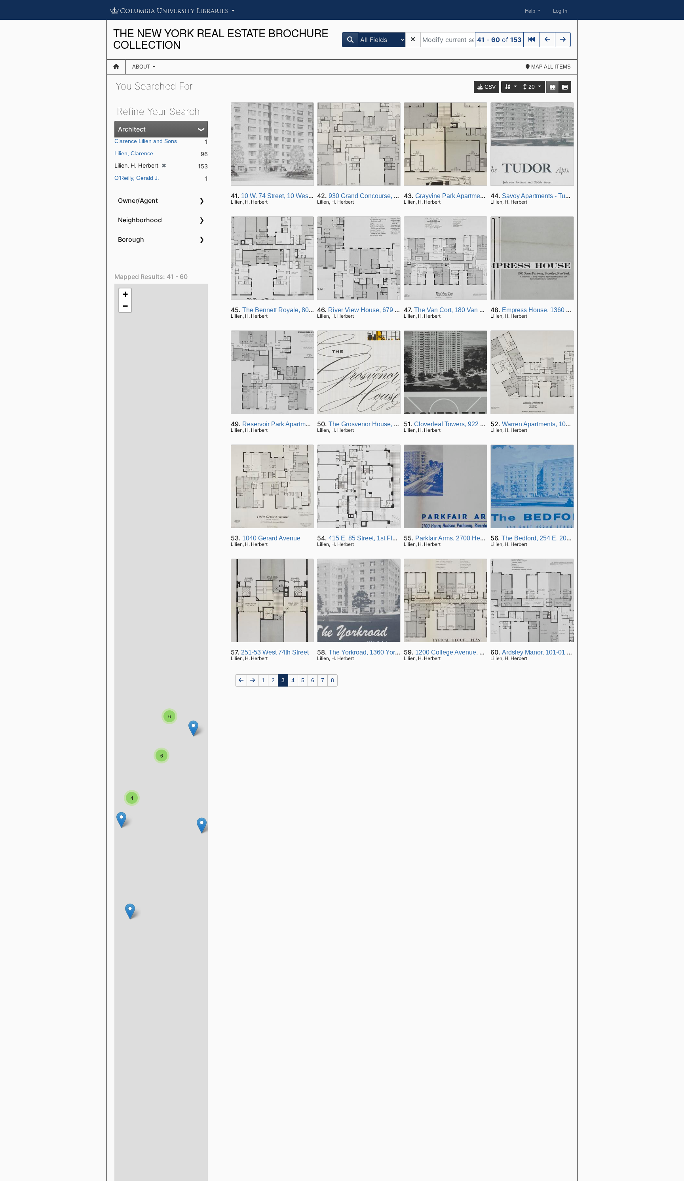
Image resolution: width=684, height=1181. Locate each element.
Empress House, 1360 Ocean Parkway (556, 310)
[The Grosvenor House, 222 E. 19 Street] (121, 820)
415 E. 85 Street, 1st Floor (365, 538)
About (142, 67)
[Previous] (547, 39)
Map (550, 67)
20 (531, 87)
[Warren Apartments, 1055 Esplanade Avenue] (193, 728)
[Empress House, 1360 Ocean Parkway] (130, 911)
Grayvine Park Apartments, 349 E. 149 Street (477, 196)
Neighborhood (140, 220)
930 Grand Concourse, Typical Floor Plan (387, 196)
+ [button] (125, 294)
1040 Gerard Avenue (271, 538)
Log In (560, 11)
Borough (131, 239)
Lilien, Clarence (133, 153)
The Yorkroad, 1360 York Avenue (375, 652)
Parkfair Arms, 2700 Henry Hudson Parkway (477, 538)
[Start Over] (412, 39)
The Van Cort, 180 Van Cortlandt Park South (476, 310)
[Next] (563, 39)
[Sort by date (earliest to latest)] (511, 87)
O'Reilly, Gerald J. (136, 178)
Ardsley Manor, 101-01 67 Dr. (542, 652)
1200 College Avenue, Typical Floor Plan (472, 652)
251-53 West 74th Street (275, 652)
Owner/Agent (138, 200)
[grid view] (552, 87)
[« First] (531, 39)
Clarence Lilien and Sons (145, 141)
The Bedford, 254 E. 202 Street (545, 538)
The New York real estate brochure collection (221, 38)
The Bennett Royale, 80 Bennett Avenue (298, 310)
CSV (489, 87)
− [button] (125, 306)
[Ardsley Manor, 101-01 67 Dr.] (202, 825)
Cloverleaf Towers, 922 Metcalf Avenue (468, 424)
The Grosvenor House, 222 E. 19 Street (384, 424)
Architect (132, 129)
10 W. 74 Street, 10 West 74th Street (291, 196)
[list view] (565, 87)
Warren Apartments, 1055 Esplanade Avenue (565, 424)
